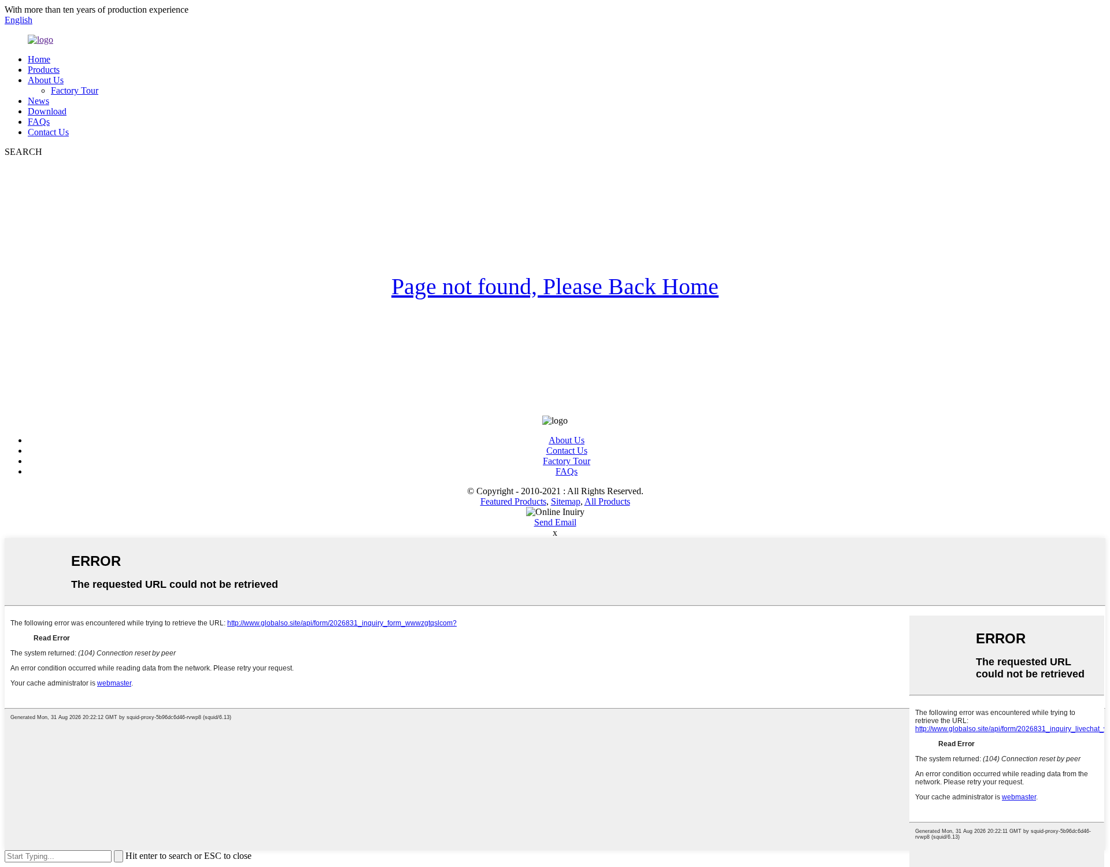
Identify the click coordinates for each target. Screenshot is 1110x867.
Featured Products (513, 501)
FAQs (39, 122)
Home (39, 59)
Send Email (555, 522)
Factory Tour (74, 90)
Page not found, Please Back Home (555, 286)
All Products (607, 501)
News (38, 101)
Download (47, 111)
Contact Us (48, 132)
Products (44, 70)
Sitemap (565, 501)
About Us (46, 80)
